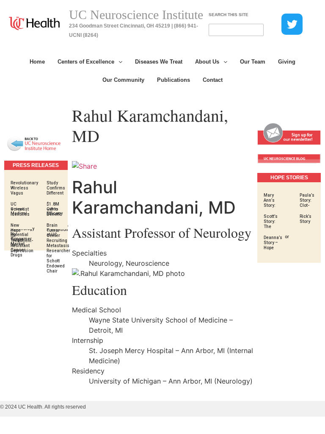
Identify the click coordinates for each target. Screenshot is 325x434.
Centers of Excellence (86, 61)
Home (37, 61)
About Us (207, 61)
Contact (213, 80)
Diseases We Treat (158, 61)
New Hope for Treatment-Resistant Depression (22, 238)
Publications (173, 80)
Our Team (252, 61)
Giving (286, 61)
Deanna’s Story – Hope (273, 242)
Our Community (123, 80)
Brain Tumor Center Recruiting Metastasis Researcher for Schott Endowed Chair (58, 248)
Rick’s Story (305, 219)
